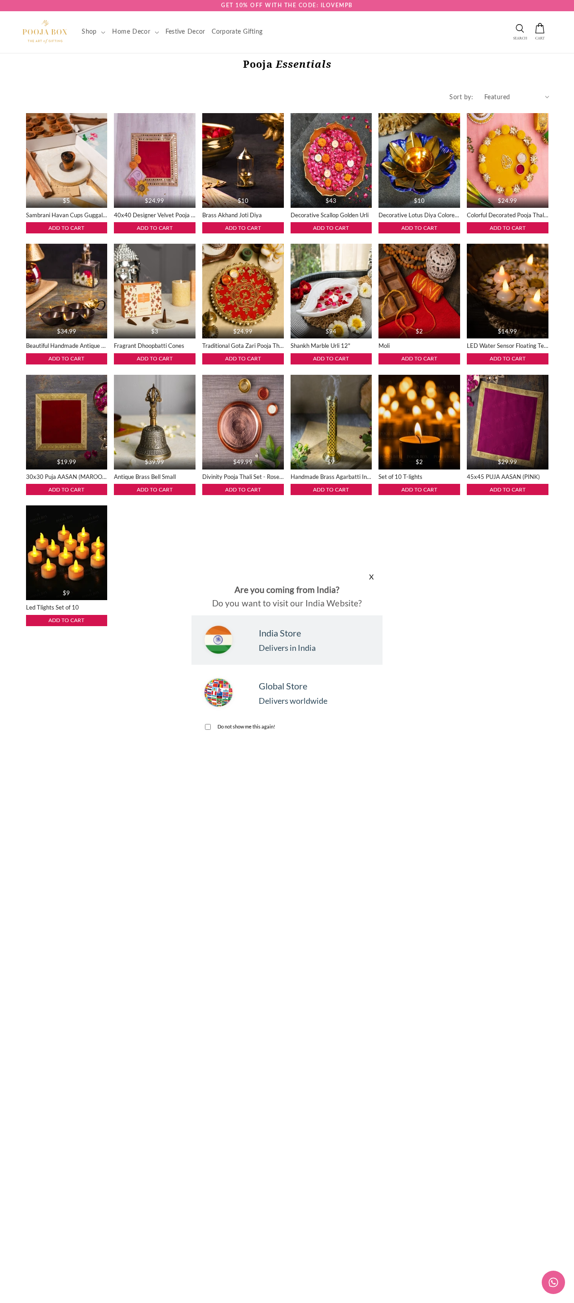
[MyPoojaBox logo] (45, 31)
